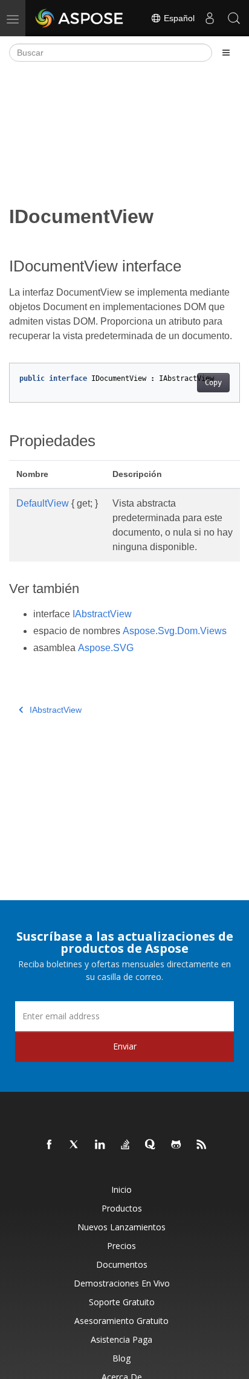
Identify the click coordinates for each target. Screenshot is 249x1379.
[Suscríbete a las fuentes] (202, 1145)
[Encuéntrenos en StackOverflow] (126, 1145)
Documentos (121, 1264)
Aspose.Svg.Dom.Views (175, 631)
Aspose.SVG (106, 648)
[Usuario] (210, 18)
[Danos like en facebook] (49, 1145)
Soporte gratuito (122, 1302)
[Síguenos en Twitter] (75, 1145)
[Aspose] (79, 18)
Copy (213, 382)
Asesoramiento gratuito (121, 1320)
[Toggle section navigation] (226, 52)
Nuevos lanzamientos (121, 1227)
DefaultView (42, 503)
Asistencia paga (121, 1339)
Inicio (121, 1189)
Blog (121, 1358)
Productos (122, 1208)
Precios (121, 1245)
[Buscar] (234, 18)
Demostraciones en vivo (122, 1283)
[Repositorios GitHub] (176, 1145)
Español (178, 18)
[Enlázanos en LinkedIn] (100, 1145)
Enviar (125, 1046)
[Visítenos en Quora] (151, 1145)
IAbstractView (102, 614)
